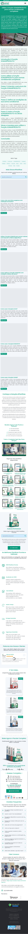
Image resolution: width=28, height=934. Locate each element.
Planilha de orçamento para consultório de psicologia (20, 474)
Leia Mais (4, 213)
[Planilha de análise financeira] (20, 479)
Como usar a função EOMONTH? (10, 344)
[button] (14, 449)
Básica (17, 163)
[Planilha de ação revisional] (8, 491)
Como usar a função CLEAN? (9, 377)
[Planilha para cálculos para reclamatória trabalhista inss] (8, 479)
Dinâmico (8, 163)
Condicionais (10, 161)
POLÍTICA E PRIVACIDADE (14, 917)
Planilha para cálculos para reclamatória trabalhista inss (8, 485)
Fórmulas (10, 165)
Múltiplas (3, 163)
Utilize (21, 163)
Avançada (13, 163)
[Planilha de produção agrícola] (8, 467)
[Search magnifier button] (26, 177)
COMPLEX (4, 161)
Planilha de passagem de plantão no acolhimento (20, 497)
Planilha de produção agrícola (8, 474)
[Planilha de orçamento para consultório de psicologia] (20, 467)
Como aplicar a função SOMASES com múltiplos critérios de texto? (12, 273)
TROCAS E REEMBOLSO (14, 915)
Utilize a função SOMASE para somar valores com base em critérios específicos (14, 237)
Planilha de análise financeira (20, 484)
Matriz (25, 163)
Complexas (23, 161)
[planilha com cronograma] (8, 503)
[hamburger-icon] (25, 3)
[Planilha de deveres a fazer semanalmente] (20, 503)
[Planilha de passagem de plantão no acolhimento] (20, 491)
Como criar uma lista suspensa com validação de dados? (12, 200)
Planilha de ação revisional (8, 496)
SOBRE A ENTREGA (14, 918)
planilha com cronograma (8, 508)
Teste (14, 165)
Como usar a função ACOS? (9, 309)
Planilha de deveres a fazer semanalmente (20, 509)
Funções (17, 165)
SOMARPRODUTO (17, 161)
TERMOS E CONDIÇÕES (14, 914)
